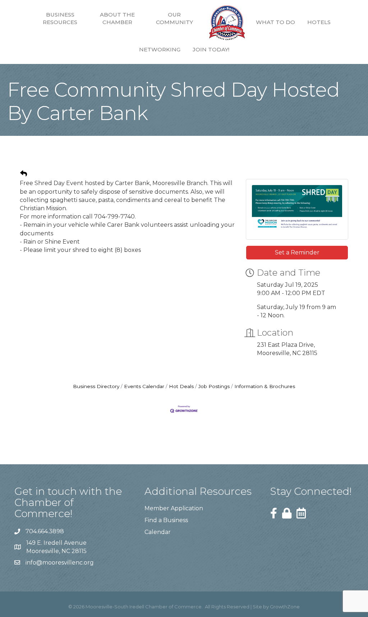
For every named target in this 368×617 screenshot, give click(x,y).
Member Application (173, 508)
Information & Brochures (264, 386)
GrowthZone (285, 606)
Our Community (174, 18)
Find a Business (166, 520)
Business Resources (60, 18)
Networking (159, 49)
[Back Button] (23, 174)
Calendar (157, 532)
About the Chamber (117, 18)
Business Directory (96, 386)
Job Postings (214, 386)
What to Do (275, 22)
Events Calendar (144, 386)
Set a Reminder (297, 252)
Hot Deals (181, 386)
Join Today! (211, 49)
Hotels (319, 22)
